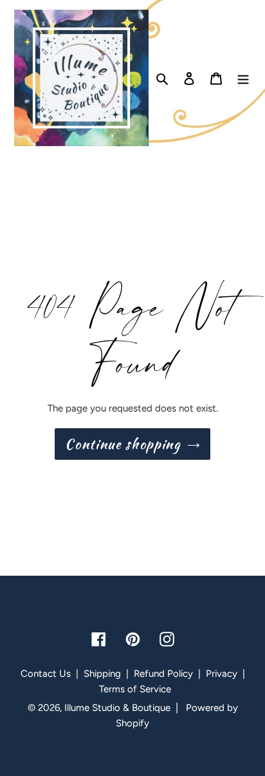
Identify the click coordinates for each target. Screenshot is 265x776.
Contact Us (46, 673)
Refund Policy (163, 673)
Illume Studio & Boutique (117, 708)
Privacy (221, 673)
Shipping (102, 673)
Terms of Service (135, 689)
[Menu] (243, 78)
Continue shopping (122, 444)
